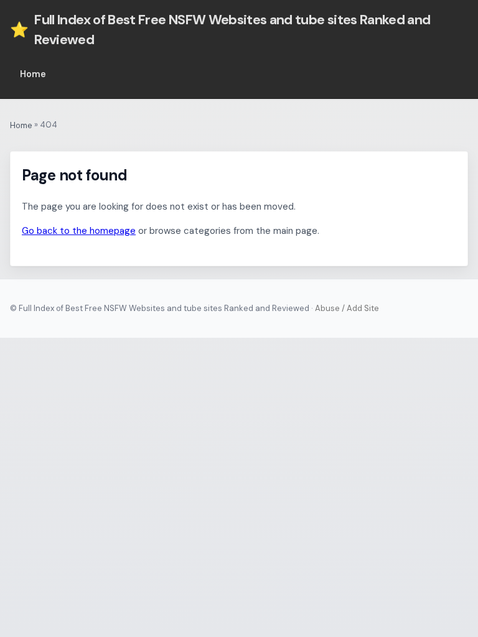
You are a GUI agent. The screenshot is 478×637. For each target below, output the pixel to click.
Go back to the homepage (79, 231)
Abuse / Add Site (347, 308)
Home (33, 74)
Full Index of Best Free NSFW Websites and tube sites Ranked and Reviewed (220, 30)
